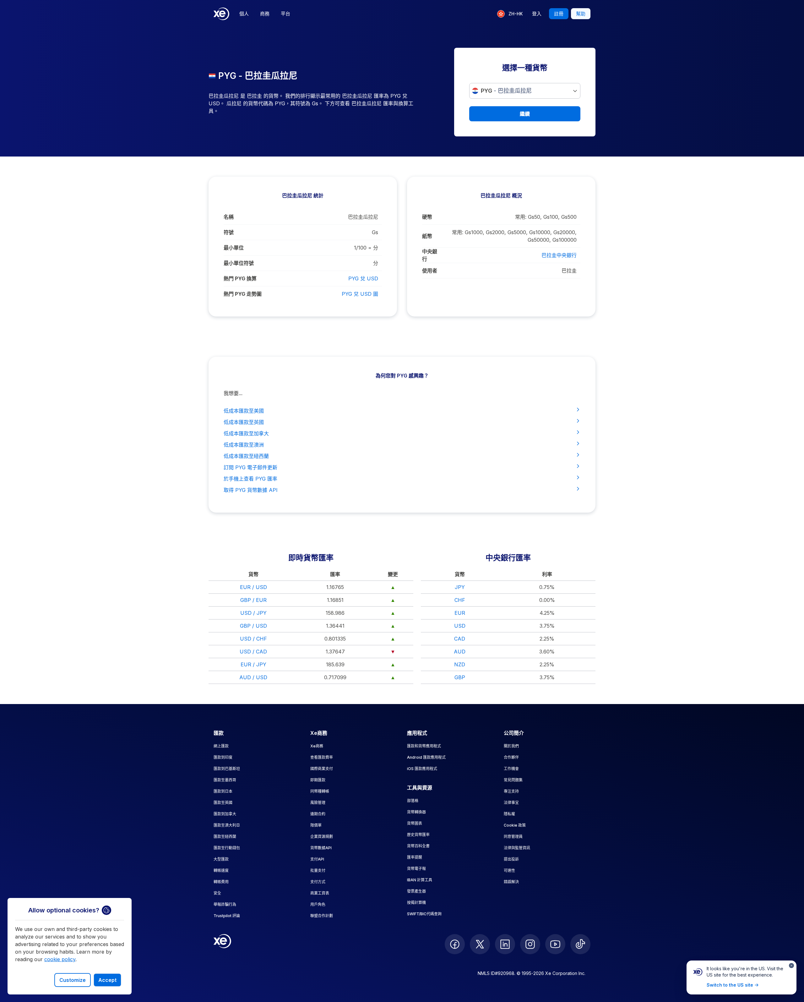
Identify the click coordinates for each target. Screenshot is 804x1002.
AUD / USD (253, 677)
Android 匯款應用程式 (426, 757)
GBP (459, 677)
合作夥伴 (511, 757)
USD (459, 626)
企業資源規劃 (321, 836)
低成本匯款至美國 (244, 411)
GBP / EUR (253, 600)
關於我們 (511, 746)
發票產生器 (416, 891)
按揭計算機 (416, 902)
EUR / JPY (253, 664)
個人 (244, 14)
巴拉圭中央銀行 (559, 255)
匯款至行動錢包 (227, 847)
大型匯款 (221, 859)
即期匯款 (317, 780)
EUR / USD (253, 587)
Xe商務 (316, 746)
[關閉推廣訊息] (791, 965)
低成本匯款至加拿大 (246, 433)
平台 (285, 14)
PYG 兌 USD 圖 (360, 294)
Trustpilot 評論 (227, 915)
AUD (459, 651)
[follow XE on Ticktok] (580, 944)
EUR (459, 613)
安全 (217, 893)
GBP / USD (253, 626)
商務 (264, 14)
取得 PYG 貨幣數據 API (251, 490)
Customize (72, 980)
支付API (317, 859)
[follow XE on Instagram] (530, 944)
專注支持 (511, 791)
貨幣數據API (321, 847)
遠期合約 (317, 814)
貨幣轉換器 (416, 812)
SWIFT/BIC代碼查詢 (424, 913)
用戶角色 (317, 904)
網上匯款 (221, 746)
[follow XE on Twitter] (480, 944)
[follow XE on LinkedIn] (505, 944)
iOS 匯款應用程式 (422, 768)
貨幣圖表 (414, 823)
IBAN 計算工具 (419, 880)
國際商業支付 (321, 768)
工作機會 (511, 768)
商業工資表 (319, 893)
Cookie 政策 (515, 825)
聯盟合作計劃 (321, 915)
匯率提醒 (414, 857)
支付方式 (317, 881)
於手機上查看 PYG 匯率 (250, 479)
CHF (459, 600)
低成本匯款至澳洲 (244, 445)
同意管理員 (513, 836)
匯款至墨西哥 (225, 780)
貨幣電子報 (416, 868)
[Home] (221, 14)
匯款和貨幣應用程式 (424, 746)
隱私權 (509, 814)
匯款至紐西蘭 (225, 836)
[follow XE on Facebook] (455, 944)
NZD (459, 664)
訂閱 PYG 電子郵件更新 (250, 467)
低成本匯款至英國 (244, 422)
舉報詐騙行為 (225, 904)
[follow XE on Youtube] (555, 944)
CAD (459, 639)
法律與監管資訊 (517, 847)
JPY (460, 587)
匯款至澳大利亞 (227, 825)
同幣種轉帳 (319, 791)
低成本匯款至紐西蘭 (246, 456)
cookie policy (59, 959)
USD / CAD (253, 651)
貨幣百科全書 (418, 846)
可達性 (509, 870)
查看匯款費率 (321, 757)
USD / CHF (253, 639)
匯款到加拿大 (225, 814)
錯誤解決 (511, 881)
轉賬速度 (221, 870)
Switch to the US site (730, 985)
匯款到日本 (223, 791)
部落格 (412, 800)
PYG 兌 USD (363, 278)
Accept (107, 980)
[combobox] (524, 91)
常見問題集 (513, 780)
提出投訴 (511, 859)
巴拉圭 (569, 270)
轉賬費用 (221, 881)
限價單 (316, 825)
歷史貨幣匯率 (418, 834)
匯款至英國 (223, 802)
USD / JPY (253, 613)
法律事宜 (511, 802)
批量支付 (317, 870)
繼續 (525, 114)
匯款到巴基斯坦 (227, 768)
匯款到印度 (223, 757)
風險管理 (317, 802)
